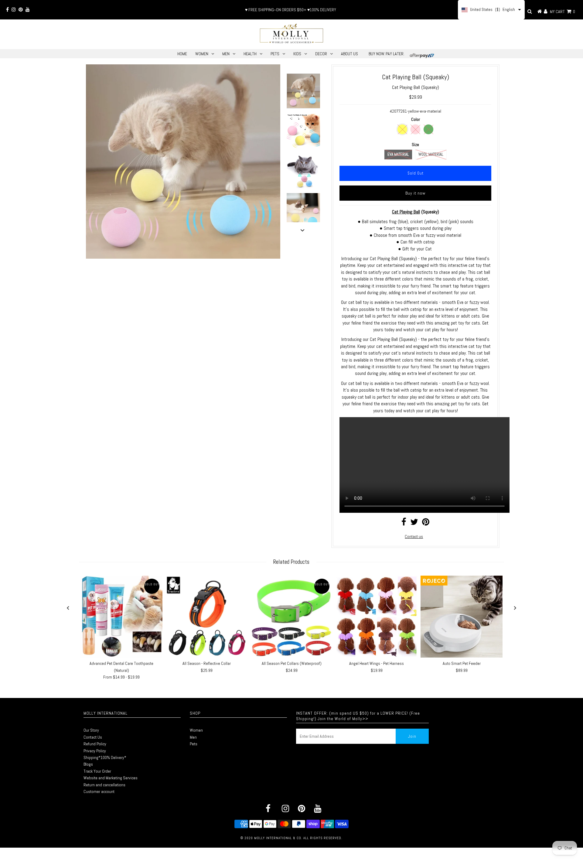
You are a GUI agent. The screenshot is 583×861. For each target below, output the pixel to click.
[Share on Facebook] (403, 523)
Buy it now (415, 193)
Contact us (414, 536)
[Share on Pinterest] (425, 523)
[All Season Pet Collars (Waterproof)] (291, 617)
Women (196, 730)
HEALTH (250, 53)
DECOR (321, 53)
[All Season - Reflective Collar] (206, 617)
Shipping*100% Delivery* (105, 757)
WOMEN (201, 53)
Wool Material (430, 154)
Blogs (88, 764)
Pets (193, 744)
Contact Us (93, 737)
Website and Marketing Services (111, 778)
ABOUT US (349, 53)
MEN (226, 53)
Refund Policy (95, 744)
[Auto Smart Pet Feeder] (462, 617)
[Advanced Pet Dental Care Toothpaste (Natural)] (121, 617)
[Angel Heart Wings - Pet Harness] (377, 617)
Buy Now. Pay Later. (386, 53)
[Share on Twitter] (414, 523)
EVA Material (398, 154)
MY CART (562, 11)
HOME (182, 53)
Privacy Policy (95, 751)
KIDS (297, 53)
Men (193, 737)
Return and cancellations (104, 785)
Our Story (91, 730)
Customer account (99, 791)
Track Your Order (97, 771)
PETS (275, 53)
